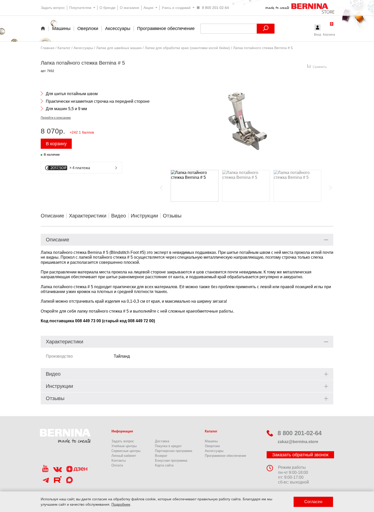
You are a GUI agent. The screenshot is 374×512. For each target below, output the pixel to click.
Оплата (117, 465)
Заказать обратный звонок (300, 454)
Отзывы (172, 215)
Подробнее (120, 504)
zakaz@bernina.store (298, 442)
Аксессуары (214, 451)
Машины (211, 441)
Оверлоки (212, 446)
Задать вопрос (122, 441)
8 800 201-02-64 (300, 433)
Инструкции (144, 215)
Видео (118, 215)
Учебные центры (124, 446)
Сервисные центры (125, 451)
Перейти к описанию (56, 118)
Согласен (313, 502)
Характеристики (87, 215)
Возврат (161, 456)
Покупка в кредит (168, 446)
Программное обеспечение (225, 456)
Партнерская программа (173, 451)
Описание (52, 215)
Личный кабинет (123, 456)
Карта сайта (164, 465)
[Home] (45, 28)
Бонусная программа (171, 460)
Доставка (162, 441)
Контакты (118, 460)
